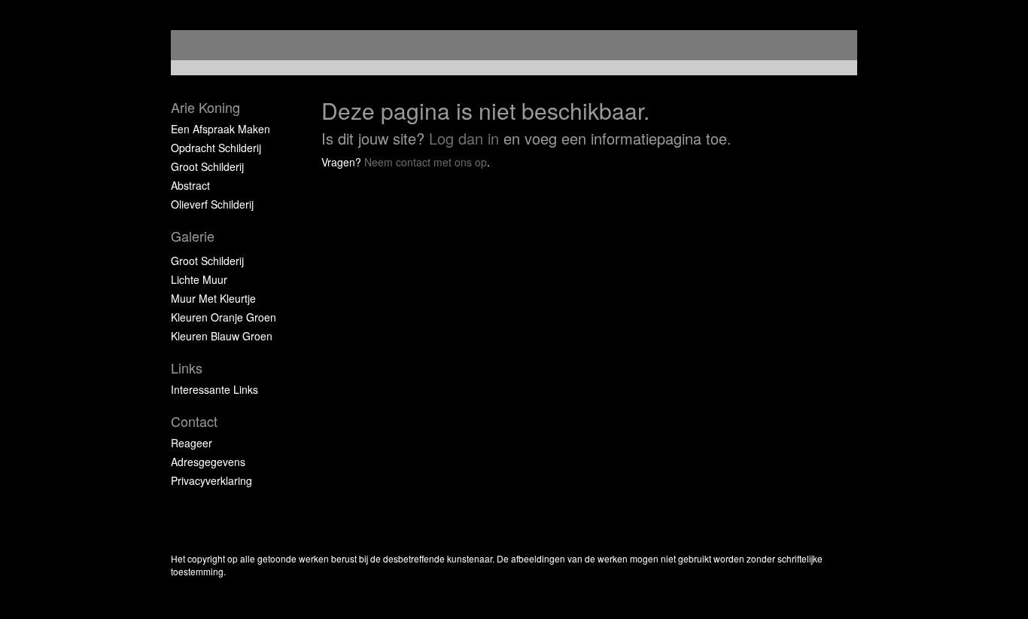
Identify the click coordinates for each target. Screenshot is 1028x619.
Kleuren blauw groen (221, 335)
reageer (191, 442)
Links (186, 367)
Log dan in (464, 138)
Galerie (192, 236)
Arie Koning (205, 107)
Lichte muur (199, 279)
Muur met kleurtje (213, 298)
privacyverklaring (211, 480)
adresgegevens (208, 461)
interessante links (214, 389)
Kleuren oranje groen (223, 317)
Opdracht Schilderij (216, 147)
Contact (194, 421)
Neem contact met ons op (425, 161)
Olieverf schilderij (212, 204)
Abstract (190, 185)
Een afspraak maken (220, 128)
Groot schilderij (207, 166)
